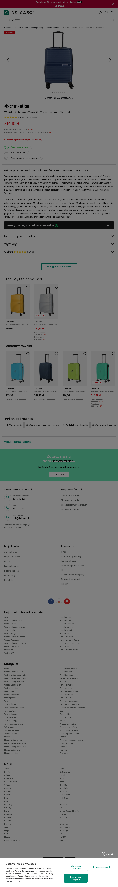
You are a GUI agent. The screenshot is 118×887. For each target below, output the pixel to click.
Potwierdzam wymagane (76, 867)
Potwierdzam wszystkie (76, 878)
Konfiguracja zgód (101, 867)
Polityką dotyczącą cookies (25, 871)
